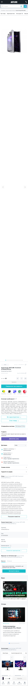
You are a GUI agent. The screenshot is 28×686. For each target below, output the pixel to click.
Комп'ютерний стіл (16, 653)
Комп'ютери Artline (10, 10)
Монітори (5, 653)
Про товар (3, 13)
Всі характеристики (13, 417)
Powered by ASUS (6, 547)
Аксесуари (19, 13)
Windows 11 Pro (20, 426)
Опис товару (13, 420)
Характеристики (11, 13)
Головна (3, 10)
